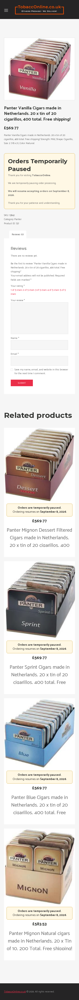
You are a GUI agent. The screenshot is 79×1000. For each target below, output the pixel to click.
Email (15, 354)
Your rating (18, 286)
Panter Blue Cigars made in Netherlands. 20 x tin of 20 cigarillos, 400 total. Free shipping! (39, 809)
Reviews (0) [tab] (18, 234)
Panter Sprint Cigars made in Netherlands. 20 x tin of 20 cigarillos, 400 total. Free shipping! (40, 678)
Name (15, 338)
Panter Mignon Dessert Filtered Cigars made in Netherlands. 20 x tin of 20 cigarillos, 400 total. (39, 541)
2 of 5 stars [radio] (29, 290)
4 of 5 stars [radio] (53, 290)
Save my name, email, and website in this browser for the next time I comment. (41, 371)
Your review (18, 300)
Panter (17, 219)
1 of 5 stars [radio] (16, 290)
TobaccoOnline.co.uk (15, 992)
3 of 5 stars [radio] (41, 290)
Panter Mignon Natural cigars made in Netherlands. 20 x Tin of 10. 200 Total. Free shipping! (39, 941)
